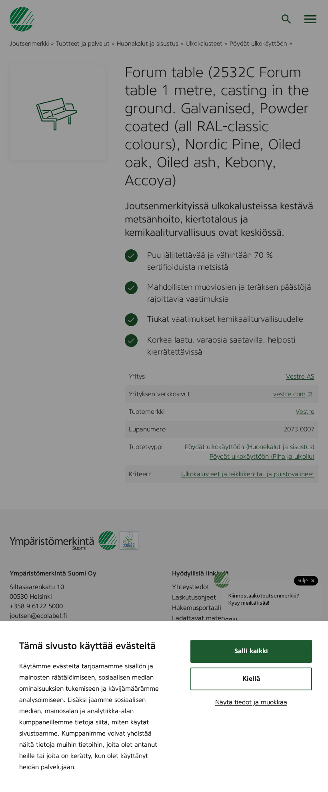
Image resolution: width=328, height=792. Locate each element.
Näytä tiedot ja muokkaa (251, 702)
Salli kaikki (251, 651)
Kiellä (251, 679)
